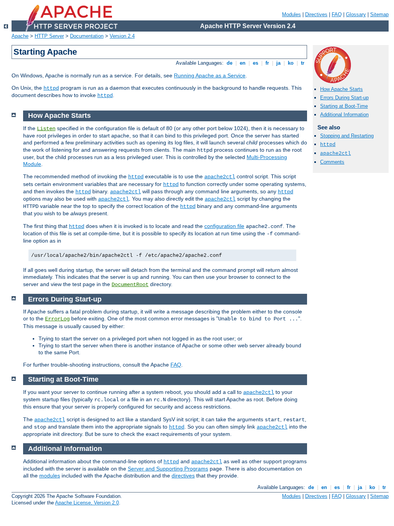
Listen (46, 129)
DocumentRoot (130, 284)
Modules (291, 14)
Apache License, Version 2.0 (87, 503)
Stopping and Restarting (347, 136)
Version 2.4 (122, 36)
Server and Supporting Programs (168, 469)
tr (302, 63)
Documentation (87, 36)
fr (267, 63)
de (229, 63)
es (255, 63)
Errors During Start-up (344, 98)
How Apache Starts (341, 89)
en (242, 63)
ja (278, 63)
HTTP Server (49, 36)
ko (290, 63)
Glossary (356, 14)
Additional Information (344, 114)
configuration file (224, 226)
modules (49, 475)
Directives (316, 14)
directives (183, 475)
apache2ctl (335, 153)
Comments (332, 162)
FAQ (337, 14)
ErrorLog (57, 319)
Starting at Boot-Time (344, 106)
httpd (51, 88)
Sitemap (379, 14)
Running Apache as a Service (209, 75)
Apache (20, 36)
